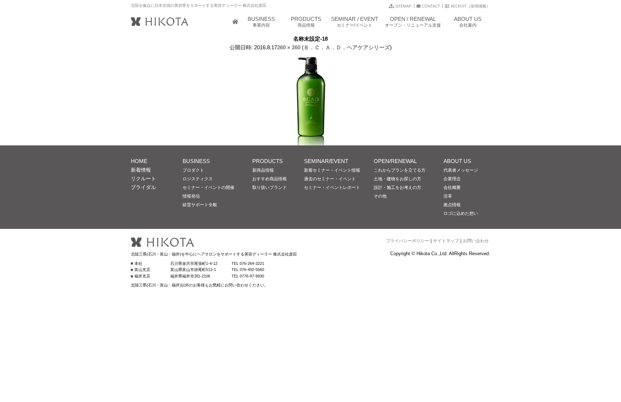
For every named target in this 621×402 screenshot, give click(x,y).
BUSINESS (196, 161)
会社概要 (452, 187)
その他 (380, 196)
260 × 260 (288, 47)
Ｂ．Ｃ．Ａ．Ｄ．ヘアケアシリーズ (347, 47)
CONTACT (431, 6)
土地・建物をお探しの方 (397, 178)
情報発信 (191, 196)
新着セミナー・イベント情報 (332, 170)
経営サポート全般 (200, 204)
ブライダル (143, 187)
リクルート (143, 178)
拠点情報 (452, 204)
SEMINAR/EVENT (326, 161)
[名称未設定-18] (310, 141)
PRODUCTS (267, 161)
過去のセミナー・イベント (330, 178)
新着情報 (141, 170)
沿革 (447, 196)
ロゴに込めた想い (460, 213)
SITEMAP (403, 6)
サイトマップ (446, 240)
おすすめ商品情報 (269, 178)
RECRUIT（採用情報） (470, 6)
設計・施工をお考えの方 (397, 187)
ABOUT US (457, 161)
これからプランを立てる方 (400, 170)
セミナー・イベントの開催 (208, 187)
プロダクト (193, 170)
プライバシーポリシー (407, 240)
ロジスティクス (198, 178)
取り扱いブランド (269, 187)
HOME (139, 161)
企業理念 (452, 178)
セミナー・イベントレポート (332, 187)
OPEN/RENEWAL (395, 161)
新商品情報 (263, 170)
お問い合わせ (476, 240)
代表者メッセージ (460, 170)
